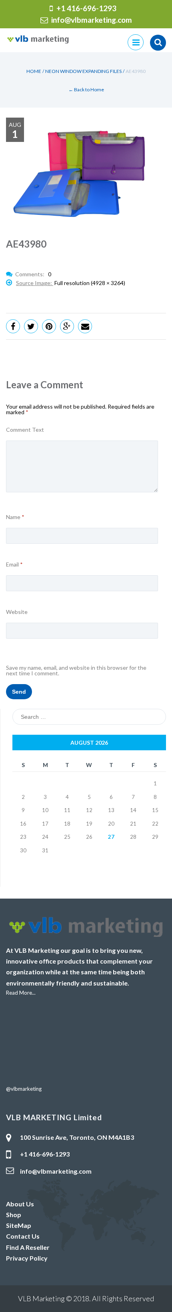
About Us (20, 1204)
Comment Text (25, 430)
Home (33, 71)
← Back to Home (86, 89)
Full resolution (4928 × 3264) (89, 282)
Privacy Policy (27, 1258)
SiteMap (18, 1225)
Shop (13, 1214)
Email (14, 564)
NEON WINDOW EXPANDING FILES (83, 71)
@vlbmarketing (24, 1089)
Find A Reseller (28, 1247)
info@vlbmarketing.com (91, 19)
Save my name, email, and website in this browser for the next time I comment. (76, 670)
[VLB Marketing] (38, 38)
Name (15, 517)
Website (17, 612)
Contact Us (23, 1236)
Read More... (21, 992)
